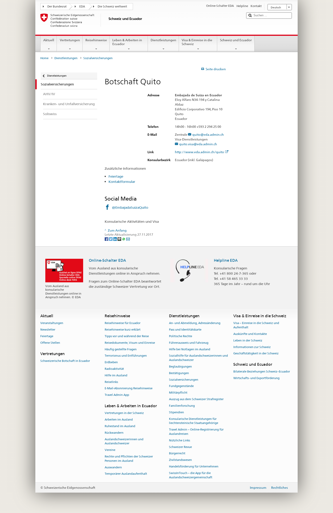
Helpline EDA (226, 260)
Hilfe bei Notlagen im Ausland (189, 349)
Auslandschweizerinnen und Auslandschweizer (124, 441)
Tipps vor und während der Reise (127, 336)
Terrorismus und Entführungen (126, 356)
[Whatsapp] (124, 239)
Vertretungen (70, 40)
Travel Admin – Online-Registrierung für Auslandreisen (196, 432)
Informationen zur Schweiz (252, 347)
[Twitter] (111, 239)
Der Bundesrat (57, 6)
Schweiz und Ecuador (236, 40)
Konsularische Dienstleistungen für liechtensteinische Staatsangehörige (193, 421)
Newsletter (47, 329)
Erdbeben (111, 362)
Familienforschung (182, 405)
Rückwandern (114, 432)
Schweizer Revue (180, 447)
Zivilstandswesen (180, 460)
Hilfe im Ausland (116, 375)
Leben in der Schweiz (247, 340)
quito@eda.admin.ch (208, 134)
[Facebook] (107, 239)
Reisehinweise (96, 40)
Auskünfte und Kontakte (250, 334)
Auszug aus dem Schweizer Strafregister (196, 399)
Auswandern (113, 467)
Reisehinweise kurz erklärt (122, 329)
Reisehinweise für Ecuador (122, 323)
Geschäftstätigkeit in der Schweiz (256, 353)
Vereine (110, 450)
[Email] (128, 239)
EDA (82, 6)
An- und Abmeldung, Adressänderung (194, 323)
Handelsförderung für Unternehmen (193, 466)
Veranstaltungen (51, 323)
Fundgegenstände (181, 386)
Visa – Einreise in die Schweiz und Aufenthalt (256, 325)
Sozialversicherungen (183, 379)
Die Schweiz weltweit (112, 6)
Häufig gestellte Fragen (121, 349)
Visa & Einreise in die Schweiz (197, 42)
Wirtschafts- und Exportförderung (256, 378)
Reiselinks (111, 382)
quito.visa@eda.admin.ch (198, 144)
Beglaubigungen (180, 366)
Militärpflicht (178, 392)
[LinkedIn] (115, 239)
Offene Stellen (50, 342)
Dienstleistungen (163, 40)
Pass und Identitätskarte (185, 329)
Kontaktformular (122, 181)
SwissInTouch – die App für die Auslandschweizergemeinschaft (190, 475)
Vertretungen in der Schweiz (124, 413)
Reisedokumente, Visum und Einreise (130, 342)
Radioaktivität (114, 368)
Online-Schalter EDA (107, 260)
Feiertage (116, 176)
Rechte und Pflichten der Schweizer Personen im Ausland (129, 458)
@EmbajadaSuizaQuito (130, 207)
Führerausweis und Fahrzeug (188, 342)
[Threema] (120, 239)
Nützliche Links (179, 440)
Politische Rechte (180, 336)
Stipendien (176, 412)
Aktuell (48, 40)
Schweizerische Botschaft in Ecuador (65, 361)
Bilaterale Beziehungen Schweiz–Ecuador (261, 371)
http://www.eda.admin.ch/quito (199, 152)
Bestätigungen (179, 373)
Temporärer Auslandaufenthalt (126, 474)
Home (44, 58)
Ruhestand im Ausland (120, 426)
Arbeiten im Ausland (119, 419)
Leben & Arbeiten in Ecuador (127, 42)
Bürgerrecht (177, 453)
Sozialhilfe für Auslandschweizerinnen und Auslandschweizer (198, 358)
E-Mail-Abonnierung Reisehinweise (128, 388)
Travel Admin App (117, 395)
